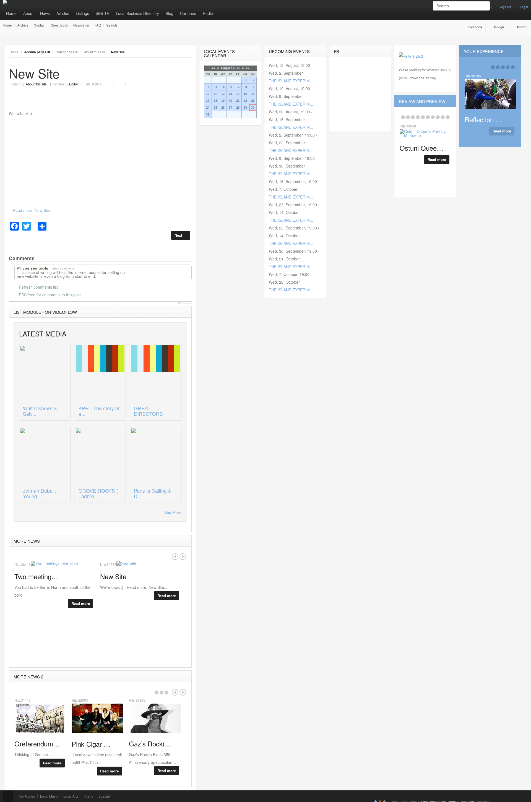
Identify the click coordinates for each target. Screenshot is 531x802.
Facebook (475, 27)
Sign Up (505, 7)
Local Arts (70, 796)
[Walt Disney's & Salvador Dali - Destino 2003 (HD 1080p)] (44, 374)
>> (247, 68)
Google (499, 27)
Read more (80, 603)
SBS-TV (102, 13)
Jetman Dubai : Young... (39, 493)
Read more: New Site (31, 210)
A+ (176, 52)
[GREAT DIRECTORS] (155, 374)
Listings (82, 13)
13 (230, 93)
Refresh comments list (38, 287)
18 (215, 100)
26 (223, 107)
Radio (208, 13)
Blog (169, 13)
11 (215, 93)
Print (111, 81)
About (28, 13)
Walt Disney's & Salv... (40, 411)
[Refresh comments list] (45, 258)
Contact (39, 25)
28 (238, 107)
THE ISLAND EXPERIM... (291, 80)
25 (215, 107)
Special (104, 796)
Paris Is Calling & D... (152, 493)
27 (230, 107)
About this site (94, 51)
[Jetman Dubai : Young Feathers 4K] (44, 456)
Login (524, 7)
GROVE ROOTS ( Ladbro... (98, 493)
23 (252, 100)
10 (207, 93)
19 (223, 100)
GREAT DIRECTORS (148, 411)
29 (245, 107)
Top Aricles (26, 796)
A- (189, 52)
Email (121, 81)
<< (213, 68)
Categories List (67, 51)
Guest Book (59, 25)
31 (207, 114)
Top (8, 796)
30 (252, 107)
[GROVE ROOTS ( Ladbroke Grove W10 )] (100, 456)
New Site (34, 73)
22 (245, 100)
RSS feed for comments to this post (50, 294)
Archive (22, 25)
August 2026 (230, 68)
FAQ (98, 25)
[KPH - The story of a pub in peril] (100, 374)
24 (207, 107)
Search (111, 25)
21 (238, 100)
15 (245, 93)
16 (252, 93)
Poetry (88, 796)
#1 (19, 268)
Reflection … (483, 119)
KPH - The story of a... (99, 411)
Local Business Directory (137, 13)
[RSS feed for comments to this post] (39, 258)
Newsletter (81, 25)
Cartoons (188, 13)
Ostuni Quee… (421, 148)
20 (230, 100)
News (45, 13)
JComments (185, 303)
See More (172, 512)
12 (223, 93)
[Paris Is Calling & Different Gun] (155, 456)
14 (238, 93)
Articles (62, 13)
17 (207, 100)
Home (11, 13)
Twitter (522, 27)
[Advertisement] (100, 161)
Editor (73, 84)
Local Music (49, 796)
